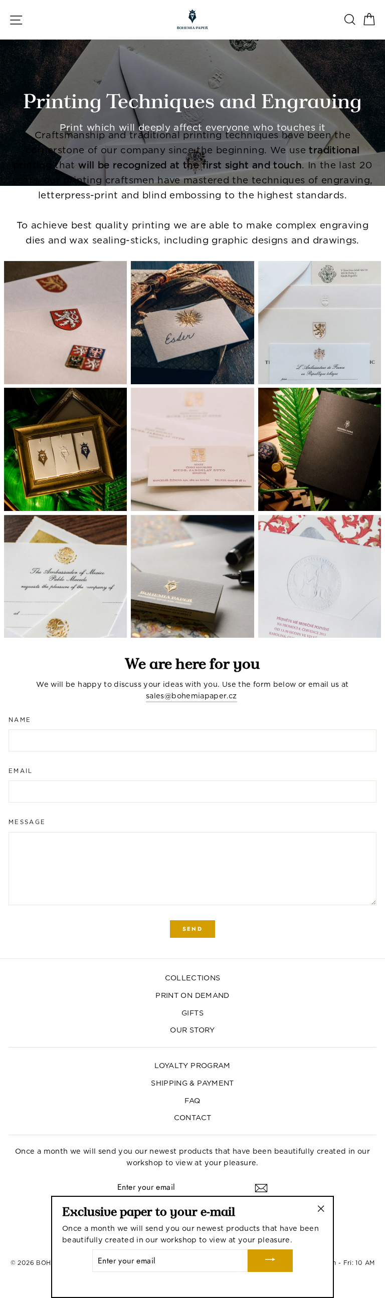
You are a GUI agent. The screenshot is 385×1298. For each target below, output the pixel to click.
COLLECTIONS (193, 977)
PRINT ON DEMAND (192, 995)
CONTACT (193, 1117)
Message (27, 822)
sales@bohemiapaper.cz (191, 695)
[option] (192, 113)
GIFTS (192, 1012)
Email (21, 770)
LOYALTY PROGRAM (192, 1065)
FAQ (192, 1100)
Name (20, 719)
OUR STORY (192, 1029)
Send (192, 929)
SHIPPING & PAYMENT (192, 1083)
